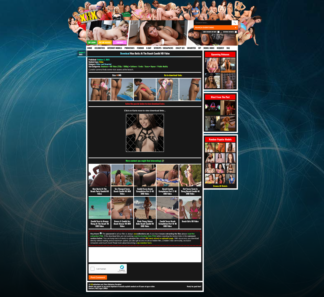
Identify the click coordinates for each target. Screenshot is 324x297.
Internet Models (114, 48)
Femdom (140, 48)
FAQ (228, 48)
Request (220, 48)
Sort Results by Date (210, 32)
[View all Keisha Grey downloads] (210, 179)
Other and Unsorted (103, 64)
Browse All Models (220, 186)
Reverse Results (228, 32)
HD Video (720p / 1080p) (119, 66)
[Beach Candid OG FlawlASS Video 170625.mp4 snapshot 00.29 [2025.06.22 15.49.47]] (122, 90)
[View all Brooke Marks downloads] (220, 147)
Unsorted (191, 48)
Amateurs (105, 66)
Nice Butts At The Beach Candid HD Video (150, 53)
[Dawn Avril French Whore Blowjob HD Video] (212, 123)
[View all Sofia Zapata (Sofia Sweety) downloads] (220, 179)
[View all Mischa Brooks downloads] (230, 158)
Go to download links (173, 75)
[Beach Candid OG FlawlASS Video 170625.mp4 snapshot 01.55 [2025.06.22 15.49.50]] (168, 90)
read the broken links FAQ (145, 236)
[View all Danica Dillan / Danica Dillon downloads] (210, 168)
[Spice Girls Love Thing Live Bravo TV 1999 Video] (227, 123)
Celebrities (100, 48)
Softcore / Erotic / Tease (139, 66)
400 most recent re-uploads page (159, 238)
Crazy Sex (180, 48)
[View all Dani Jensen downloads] (230, 168)
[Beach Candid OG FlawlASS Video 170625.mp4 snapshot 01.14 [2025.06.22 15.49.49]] (145, 90)
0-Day (148, 48)
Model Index (209, 48)
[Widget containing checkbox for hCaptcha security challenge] (108, 269)
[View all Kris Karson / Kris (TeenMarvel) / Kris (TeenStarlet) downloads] (230, 147)
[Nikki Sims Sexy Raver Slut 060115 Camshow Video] (212, 107)
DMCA (106, 288)
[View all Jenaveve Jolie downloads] (220, 168)
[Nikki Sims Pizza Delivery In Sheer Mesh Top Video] (227, 107)
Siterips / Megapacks (163, 48)
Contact (91, 288)
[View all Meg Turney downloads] (210, 158)
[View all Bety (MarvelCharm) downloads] (220, 158)
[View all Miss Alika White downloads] (230, 179)
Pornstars (129, 48)
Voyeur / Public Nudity (159, 66)
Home (89, 48)
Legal (101, 288)
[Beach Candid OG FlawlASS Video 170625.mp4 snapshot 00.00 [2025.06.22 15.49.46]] (100, 90)
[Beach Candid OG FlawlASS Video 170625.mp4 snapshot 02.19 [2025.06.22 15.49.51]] (190, 90)
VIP (199, 48)
